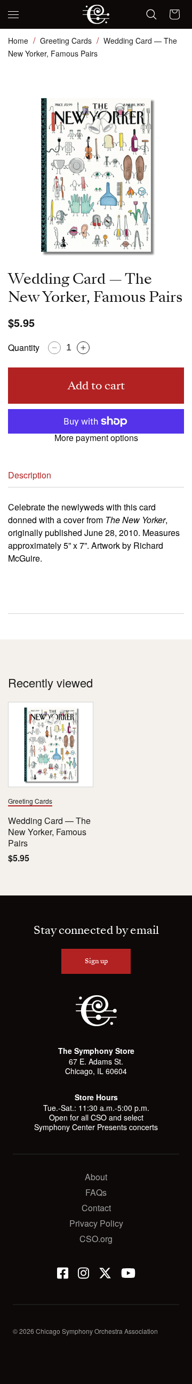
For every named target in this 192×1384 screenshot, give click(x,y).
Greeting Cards (66, 40)
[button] (13, 14)
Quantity (23, 347)
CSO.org (96, 1239)
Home (18, 40)
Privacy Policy (96, 1223)
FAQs (96, 1192)
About (96, 1177)
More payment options (96, 438)
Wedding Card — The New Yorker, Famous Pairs (49, 832)
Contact (96, 1208)
